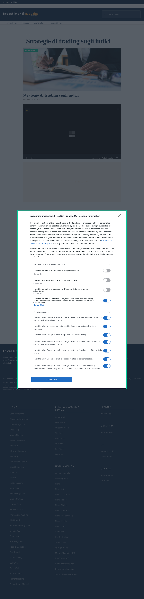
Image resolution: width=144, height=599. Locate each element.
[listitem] (72, 264)
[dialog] (72, 299)
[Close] (120, 216)
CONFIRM (52, 379)
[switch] (107, 270)
